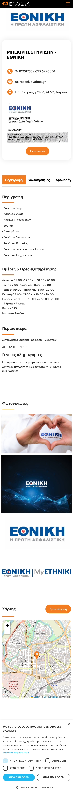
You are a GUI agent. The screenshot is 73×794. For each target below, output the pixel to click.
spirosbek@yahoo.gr (30, 82)
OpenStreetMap (51, 696)
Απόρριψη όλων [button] (53, 777)
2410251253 (23, 71)
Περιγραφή (14, 180)
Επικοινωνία (37, 151)
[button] (36, 655)
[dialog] (36, 757)
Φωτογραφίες (39, 180)
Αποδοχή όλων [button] (18, 777)
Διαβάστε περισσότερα (16, 752)
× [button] (68, 724)
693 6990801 (45, 71)
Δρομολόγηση (58, 609)
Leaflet (36, 696)
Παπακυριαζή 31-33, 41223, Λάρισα (41, 92)
